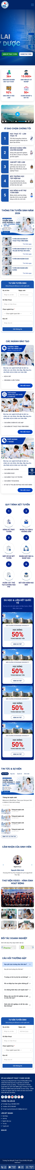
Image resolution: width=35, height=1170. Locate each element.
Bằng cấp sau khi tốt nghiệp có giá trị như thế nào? (16, 997)
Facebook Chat (14, 1167)
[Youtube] (12, 1096)
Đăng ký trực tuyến (10, 54)
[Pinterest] (18, 1096)
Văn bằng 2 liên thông (12, 380)
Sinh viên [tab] (26, 773)
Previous (1, 37)
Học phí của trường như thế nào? (15, 964)
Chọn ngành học (9, 309)
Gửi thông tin (17, 329)
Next (34, 37)
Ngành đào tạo (7, 1121)
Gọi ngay (5, 1167)
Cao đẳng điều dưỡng (11, 469)
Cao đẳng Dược (9, 473)
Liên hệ (5, 1118)
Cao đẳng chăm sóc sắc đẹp (14, 422)
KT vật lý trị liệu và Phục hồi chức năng (18, 484)
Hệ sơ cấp (7, 376)
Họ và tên (6, 290)
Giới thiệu (5, 1116)
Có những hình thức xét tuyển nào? (16, 990)
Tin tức (5, 1123)
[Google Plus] (9, 1096)
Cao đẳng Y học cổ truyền (13, 477)
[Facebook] (2, 1096)
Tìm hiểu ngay (25, 385)
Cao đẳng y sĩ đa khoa (11, 481)
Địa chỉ (5, 319)
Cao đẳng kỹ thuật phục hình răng (16, 426)
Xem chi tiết (17, 644)
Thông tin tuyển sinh (10, 797)
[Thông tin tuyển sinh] (17, 226)
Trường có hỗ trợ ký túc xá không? (16, 977)
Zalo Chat (22, 1167)
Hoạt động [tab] (5, 773)
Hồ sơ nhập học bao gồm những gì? (16, 983)
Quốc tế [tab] (19, 773)
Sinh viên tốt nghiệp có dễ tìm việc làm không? (16, 1005)
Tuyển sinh (6, 1126)
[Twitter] (5, 1096)
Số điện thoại (7, 300)
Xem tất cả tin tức (9, 836)
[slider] (7, 121)
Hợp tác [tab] (12, 773)
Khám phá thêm (26, 54)
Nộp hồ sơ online (31, 1168)
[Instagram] (22, 1096)
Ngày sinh (22, 290)
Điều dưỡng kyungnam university (17, 625)
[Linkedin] (15, 1096)
